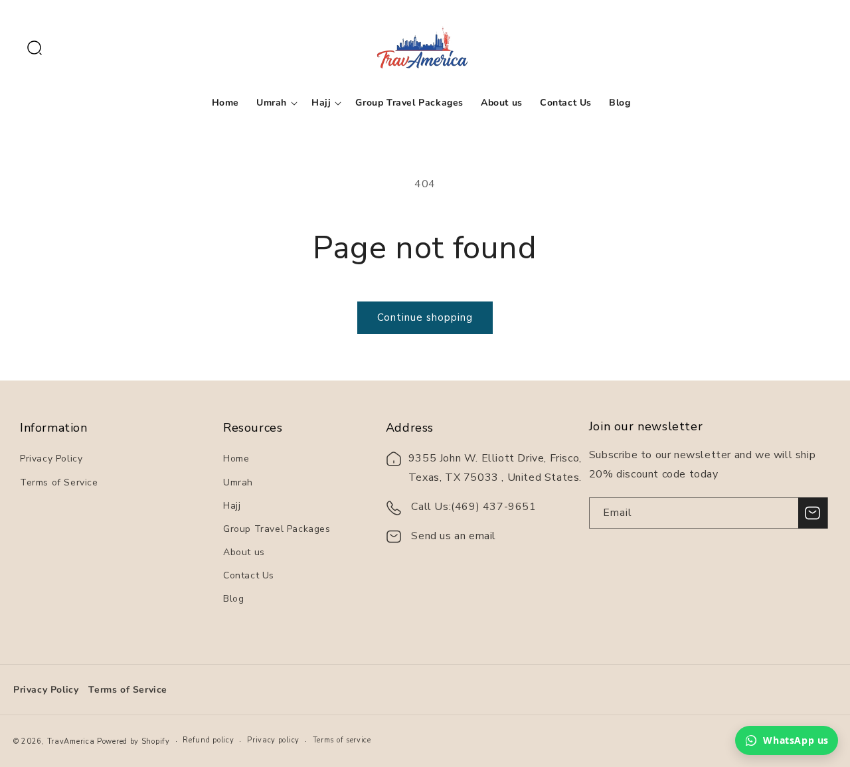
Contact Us (248, 575)
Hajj (231, 505)
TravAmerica (71, 741)
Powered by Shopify (133, 741)
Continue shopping (425, 317)
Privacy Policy (51, 458)
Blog (233, 598)
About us (244, 552)
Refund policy (208, 740)
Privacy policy (273, 740)
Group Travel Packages (277, 529)
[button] (34, 47)
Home (236, 458)
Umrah (238, 482)
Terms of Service (59, 482)
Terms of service (342, 740)
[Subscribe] (812, 513)
